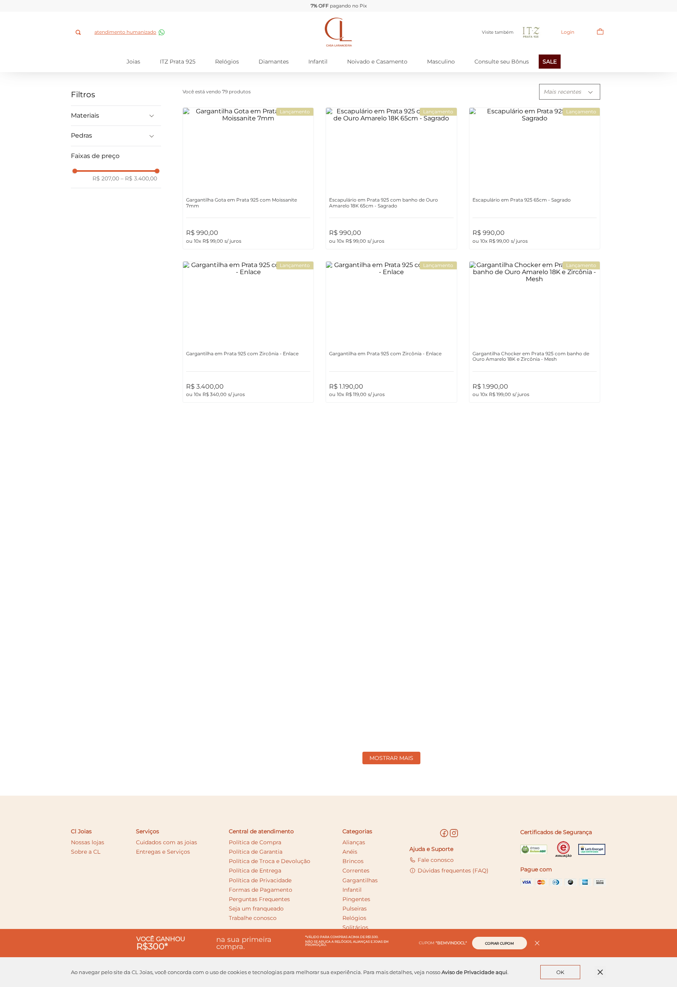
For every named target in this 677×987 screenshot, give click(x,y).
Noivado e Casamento (377, 61)
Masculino (441, 61)
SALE (550, 61)
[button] (116, 115)
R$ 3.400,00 (139, 178)
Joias (133, 61)
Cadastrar (485, 805)
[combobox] (79, 32)
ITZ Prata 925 (177, 61)
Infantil (318, 61)
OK (560, 972)
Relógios (227, 61)
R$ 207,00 (105, 178)
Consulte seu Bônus (501, 61)
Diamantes (274, 61)
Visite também (498, 32)
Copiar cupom (499, 943)
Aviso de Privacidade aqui (474, 972)
